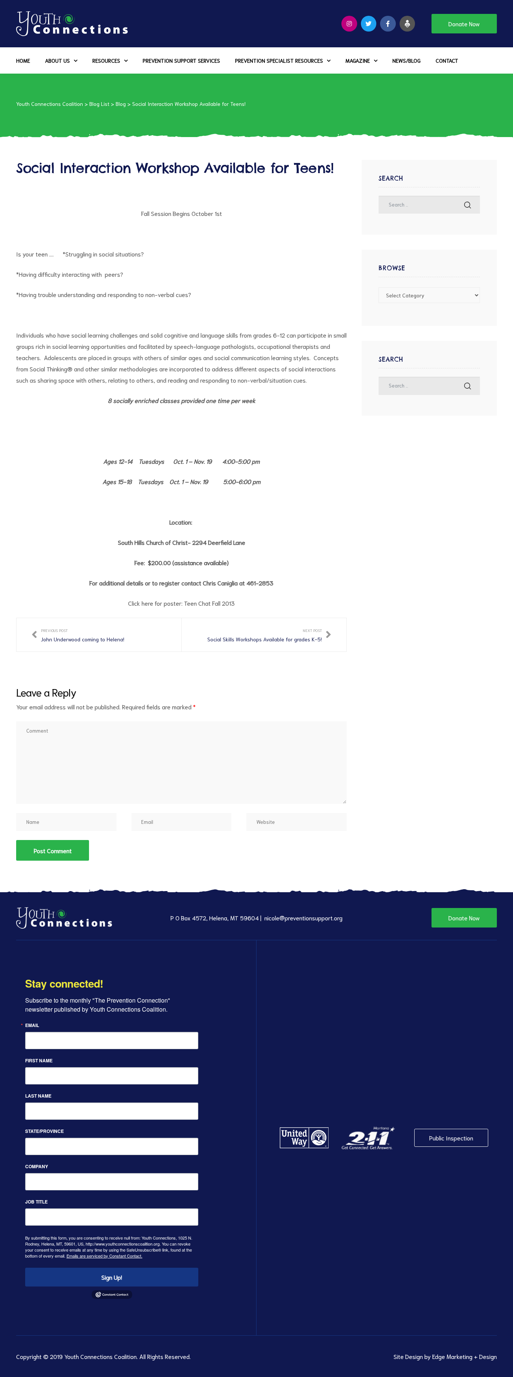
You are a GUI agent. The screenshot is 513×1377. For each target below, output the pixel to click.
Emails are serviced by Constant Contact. (104, 1256)
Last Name (38, 1095)
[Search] (467, 205)
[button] (464, 23)
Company (36, 1166)
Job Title (36, 1201)
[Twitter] (369, 24)
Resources (106, 60)
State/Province (44, 1131)
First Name (39, 1060)
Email (32, 1025)
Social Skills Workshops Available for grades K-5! (269, 634)
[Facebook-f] (388, 24)
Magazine (358, 60)
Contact (447, 60)
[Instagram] (349, 24)
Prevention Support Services (181, 60)
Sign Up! (111, 1277)
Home (23, 60)
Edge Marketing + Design (464, 1356)
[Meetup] (407, 24)
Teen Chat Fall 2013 (209, 603)
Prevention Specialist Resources (279, 60)
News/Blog (406, 60)
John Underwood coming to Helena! (78, 634)
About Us (57, 60)
